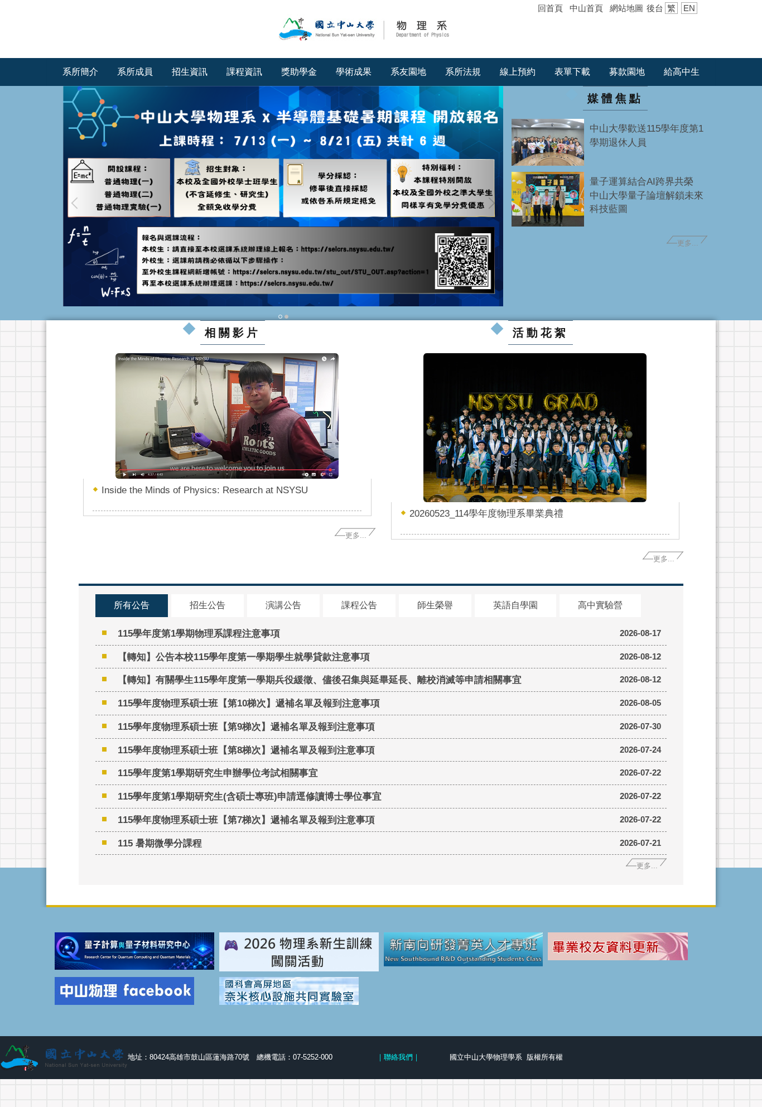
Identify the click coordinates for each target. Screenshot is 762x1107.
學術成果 (354, 71)
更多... (687, 243)
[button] (77, 203)
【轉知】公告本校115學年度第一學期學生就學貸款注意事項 (244, 657)
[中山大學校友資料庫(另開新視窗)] (627, 946)
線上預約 (518, 71)
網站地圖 (626, 8)
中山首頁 (586, 8)
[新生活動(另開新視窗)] (299, 951)
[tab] (280, 315)
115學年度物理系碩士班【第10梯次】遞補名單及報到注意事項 (249, 703)
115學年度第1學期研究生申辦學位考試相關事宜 (218, 773)
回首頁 (550, 8)
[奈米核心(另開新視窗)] (299, 991)
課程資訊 (244, 71)
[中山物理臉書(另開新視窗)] (134, 991)
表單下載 (572, 71)
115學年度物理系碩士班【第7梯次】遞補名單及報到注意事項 (246, 820)
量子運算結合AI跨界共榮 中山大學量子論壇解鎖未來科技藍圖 (646, 195)
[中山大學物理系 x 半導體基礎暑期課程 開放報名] (283, 196)
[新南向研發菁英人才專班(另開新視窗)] (463, 949)
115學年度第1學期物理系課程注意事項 (199, 633)
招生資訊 (190, 71)
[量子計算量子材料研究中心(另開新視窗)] (134, 951)
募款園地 (627, 71)
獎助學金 (299, 71)
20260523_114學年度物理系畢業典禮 (486, 513)
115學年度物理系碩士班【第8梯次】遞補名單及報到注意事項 (246, 750)
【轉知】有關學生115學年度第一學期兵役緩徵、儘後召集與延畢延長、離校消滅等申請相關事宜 (320, 680)
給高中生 (682, 71)
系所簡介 (80, 71)
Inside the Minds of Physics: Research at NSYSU (205, 490)
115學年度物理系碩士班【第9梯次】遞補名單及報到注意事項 (246, 726)
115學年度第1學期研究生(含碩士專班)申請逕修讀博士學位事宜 (250, 796)
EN (689, 8)
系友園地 (408, 71)
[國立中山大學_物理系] (381, 28)
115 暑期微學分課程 (160, 843)
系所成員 (135, 71)
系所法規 (463, 71)
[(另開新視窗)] (548, 142)
